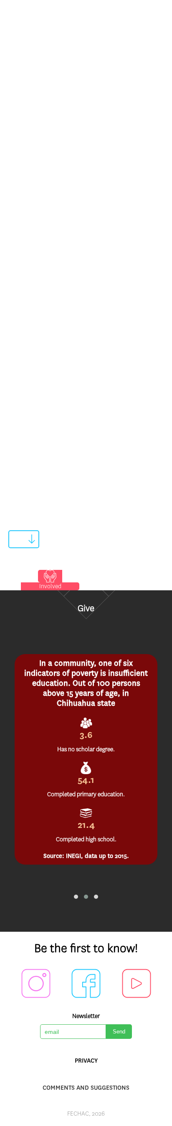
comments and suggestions (86, 1087)
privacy (86, 1060)
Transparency (30, 215)
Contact (22, 420)
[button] (76, 897)
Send (119, 1031)
